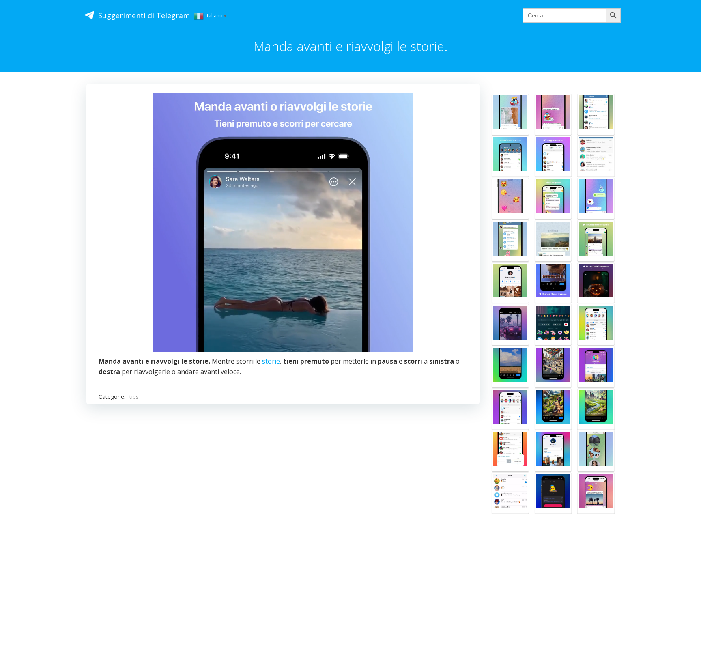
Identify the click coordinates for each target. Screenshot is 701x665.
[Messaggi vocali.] (596, 198)
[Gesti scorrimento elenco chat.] (510, 451)
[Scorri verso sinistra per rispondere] (553, 114)
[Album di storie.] (596, 367)
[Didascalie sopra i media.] (596, 493)
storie (271, 361)
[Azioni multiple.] (596, 156)
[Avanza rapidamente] (510, 114)
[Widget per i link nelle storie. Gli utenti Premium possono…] (553, 409)
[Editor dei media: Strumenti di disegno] (553, 241)
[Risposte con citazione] (596, 241)
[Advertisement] (283, 512)
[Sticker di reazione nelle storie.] (553, 283)
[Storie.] (553, 156)
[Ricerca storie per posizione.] (553, 367)
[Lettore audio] (510, 241)
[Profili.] (510, 198)
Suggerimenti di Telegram (144, 15)
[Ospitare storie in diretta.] (553, 493)
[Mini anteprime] (510, 493)
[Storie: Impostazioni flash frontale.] (596, 283)
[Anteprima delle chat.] (596, 114)
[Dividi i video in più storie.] (596, 325)
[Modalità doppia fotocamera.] (510, 156)
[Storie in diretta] (510, 409)
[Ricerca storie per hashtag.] (596, 409)
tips (134, 396)
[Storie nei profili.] (510, 283)
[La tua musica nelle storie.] (553, 325)
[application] (283, 222)
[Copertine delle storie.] (553, 451)
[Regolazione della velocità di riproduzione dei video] (510, 325)
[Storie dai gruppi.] (553, 198)
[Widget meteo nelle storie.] (510, 367)
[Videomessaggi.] (596, 451)
